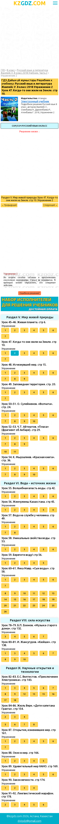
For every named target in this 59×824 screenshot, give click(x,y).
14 (5, 599)
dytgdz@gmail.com (29, 820)
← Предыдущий (9, 205)
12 (43, 593)
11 (15, 451)
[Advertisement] (29, 37)
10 (34, 421)
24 (43, 605)
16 (24, 599)
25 (53, 605)
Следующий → (50, 205)
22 (24, 605)
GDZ (29, 3)
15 (15, 599)
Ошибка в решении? (29, 293)
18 (43, 599)
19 (53, 599)
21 (15, 605)
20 (5, 605)
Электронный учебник (35, 101)
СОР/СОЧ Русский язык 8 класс (29, 126)
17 (34, 599)
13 (53, 593)
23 (34, 605)
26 (5, 611)
